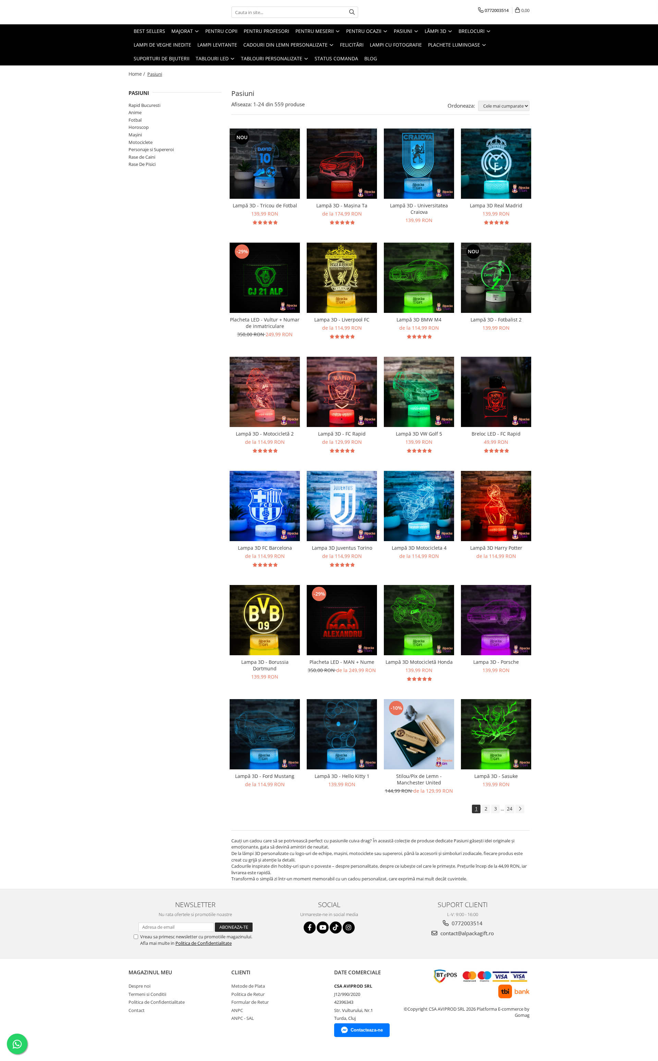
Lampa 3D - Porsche (496, 662)
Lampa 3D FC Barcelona (265, 548)
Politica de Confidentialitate (203, 943)
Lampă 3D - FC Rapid (342, 433)
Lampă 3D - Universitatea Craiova (419, 208)
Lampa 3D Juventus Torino (342, 548)
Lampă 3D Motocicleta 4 (419, 548)
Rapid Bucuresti (144, 105)
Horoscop (139, 127)
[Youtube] (323, 928)
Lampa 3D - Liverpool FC (341, 319)
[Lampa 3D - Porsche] (496, 620)
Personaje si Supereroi (151, 149)
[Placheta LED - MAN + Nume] (342, 620)
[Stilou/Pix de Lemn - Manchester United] (419, 734)
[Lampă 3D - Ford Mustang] (265, 734)
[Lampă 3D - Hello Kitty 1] (342, 734)
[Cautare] (352, 12)
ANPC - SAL (242, 1018)
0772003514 (466, 923)
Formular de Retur (250, 1002)
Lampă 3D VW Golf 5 (419, 433)
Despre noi (139, 986)
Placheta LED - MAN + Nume (341, 662)
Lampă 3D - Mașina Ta (341, 205)
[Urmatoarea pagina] (519, 809)
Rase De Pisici (142, 164)
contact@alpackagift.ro (466, 933)
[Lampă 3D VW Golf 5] (419, 392)
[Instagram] (349, 928)
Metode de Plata (248, 986)
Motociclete (141, 142)
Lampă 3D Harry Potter (496, 548)
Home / (137, 74)
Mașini (135, 135)
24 (509, 808)
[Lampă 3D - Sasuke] (496, 734)
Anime (135, 112)
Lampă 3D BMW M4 (419, 319)
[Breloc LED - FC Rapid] (496, 392)
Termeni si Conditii (147, 994)
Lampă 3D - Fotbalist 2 (496, 319)
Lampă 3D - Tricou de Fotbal (265, 205)
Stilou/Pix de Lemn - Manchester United (419, 779)
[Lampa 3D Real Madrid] (496, 164)
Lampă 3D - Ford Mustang (264, 776)
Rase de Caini (142, 157)
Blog (370, 58)
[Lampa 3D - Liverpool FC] (342, 278)
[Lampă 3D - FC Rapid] (342, 392)
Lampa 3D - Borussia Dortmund (265, 665)
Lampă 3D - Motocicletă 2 (265, 433)
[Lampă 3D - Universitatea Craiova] (419, 164)
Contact (137, 1010)
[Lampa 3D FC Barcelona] (265, 506)
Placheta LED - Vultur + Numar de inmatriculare (265, 322)
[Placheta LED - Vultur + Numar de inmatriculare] (265, 278)
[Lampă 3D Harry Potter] (496, 506)
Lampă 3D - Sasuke (496, 776)
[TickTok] (336, 928)
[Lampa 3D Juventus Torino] (342, 506)
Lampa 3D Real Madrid (496, 205)
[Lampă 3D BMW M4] (419, 278)
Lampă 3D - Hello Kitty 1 (342, 776)
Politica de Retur (248, 994)
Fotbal (135, 120)
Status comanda (336, 58)
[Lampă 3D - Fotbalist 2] (496, 278)
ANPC (237, 1010)
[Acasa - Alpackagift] (163, 12)
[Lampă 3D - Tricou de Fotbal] (265, 164)
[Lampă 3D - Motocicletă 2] (265, 392)
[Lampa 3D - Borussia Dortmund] (265, 620)
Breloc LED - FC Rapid (496, 433)
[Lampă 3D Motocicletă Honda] (419, 620)
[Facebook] (310, 928)
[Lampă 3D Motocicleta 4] (419, 506)
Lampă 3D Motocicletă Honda (419, 662)
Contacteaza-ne (367, 1030)
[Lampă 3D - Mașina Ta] (342, 164)
